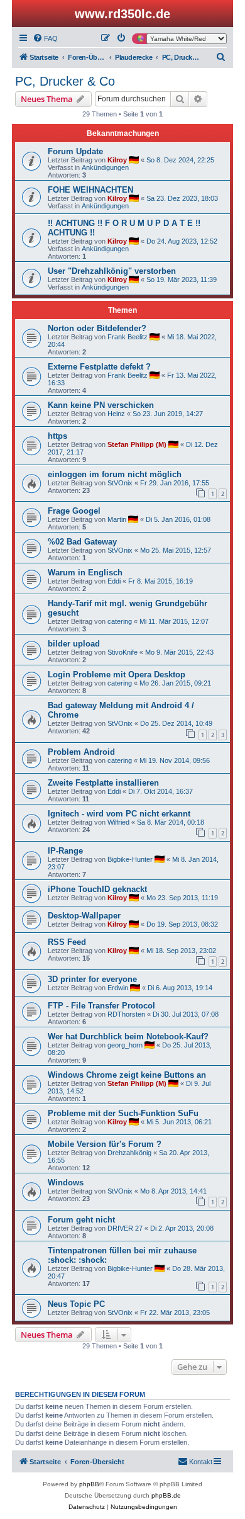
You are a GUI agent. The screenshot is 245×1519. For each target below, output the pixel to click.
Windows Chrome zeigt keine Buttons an (127, 1075)
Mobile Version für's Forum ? (104, 1144)
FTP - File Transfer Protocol (101, 1005)
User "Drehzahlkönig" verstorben (112, 271)
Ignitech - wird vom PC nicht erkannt (119, 813)
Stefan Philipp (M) (136, 444)
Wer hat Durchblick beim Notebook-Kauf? (128, 1036)
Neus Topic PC (76, 1304)
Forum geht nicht (81, 1219)
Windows (66, 1182)
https (57, 436)
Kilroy (117, 160)
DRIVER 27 (125, 1228)
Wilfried (118, 822)
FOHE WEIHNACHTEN (90, 190)
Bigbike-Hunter (130, 859)
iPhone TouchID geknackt (97, 889)
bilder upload (74, 643)
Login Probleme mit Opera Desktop (116, 674)
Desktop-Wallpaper (84, 915)
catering (119, 621)
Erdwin (117, 987)
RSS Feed (67, 942)
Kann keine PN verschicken (101, 405)
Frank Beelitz (127, 337)
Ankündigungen (105, 167)
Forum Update (75, 151)
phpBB (89, 1484)
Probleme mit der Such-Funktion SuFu (123, 1113)
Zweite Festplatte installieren (103, 783)
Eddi (114, 581)
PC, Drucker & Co (65, 81)
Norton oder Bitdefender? (97, 328)
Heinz (116, 413)
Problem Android (81, 752)
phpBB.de (166, 1495)
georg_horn (125, 1045)
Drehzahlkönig (129, 1152)
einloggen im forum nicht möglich (115, 474)
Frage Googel (74, 511)
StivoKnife (122, 652)
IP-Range (65, 850)
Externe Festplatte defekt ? (99, 366)
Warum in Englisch (85, 572)
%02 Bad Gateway (82, 541)
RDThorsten (126, 1014)
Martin (116, 519)
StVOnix (120, 483)
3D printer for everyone (92, 979)
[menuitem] (45, 38)
